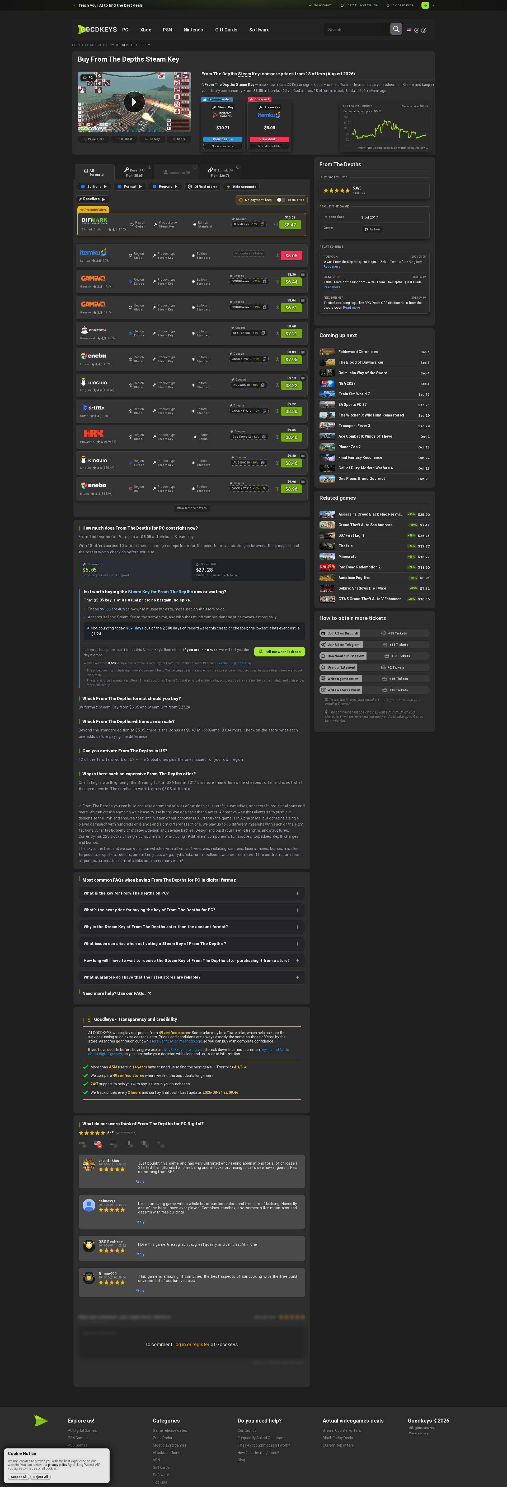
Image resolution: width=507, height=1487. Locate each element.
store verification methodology (175, 1041)
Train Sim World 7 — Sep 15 (374, 394)
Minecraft (374, 557)
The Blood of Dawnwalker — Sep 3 (374, 362)
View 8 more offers (192, 508)
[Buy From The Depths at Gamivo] (103, 278)
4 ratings (359, 192)
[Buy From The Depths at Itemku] (103, 252)
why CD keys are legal (181, 1050)
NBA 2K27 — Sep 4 (374, 383)
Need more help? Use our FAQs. (114, 993)
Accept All (18, 1477)
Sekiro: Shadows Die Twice (374, 588)
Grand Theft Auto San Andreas (374, 525)
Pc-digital (93, 45)
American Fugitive (374, 578)
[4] (97, 1143)
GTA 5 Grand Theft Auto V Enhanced (374, 599)
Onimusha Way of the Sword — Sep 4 (374, 373)
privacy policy (57, 1465)
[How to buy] (302, 274)
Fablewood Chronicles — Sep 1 (374, 352)
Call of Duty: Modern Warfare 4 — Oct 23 (374, 468)
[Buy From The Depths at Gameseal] (103, 330)
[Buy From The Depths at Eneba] (103, 356)
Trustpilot (231, 1067)
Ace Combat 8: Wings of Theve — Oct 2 (374, 436)
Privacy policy (418, 1433)
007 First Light (374, 535)
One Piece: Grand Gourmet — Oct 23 (374, 479)
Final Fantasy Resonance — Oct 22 (374, 457)
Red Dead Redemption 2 (374, 567)
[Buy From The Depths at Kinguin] (103, 382)
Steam (244, 73)
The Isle (374, 546)
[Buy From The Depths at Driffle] (103, 408)
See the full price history (234, 663)
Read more (331, 266)
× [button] (434, 5)
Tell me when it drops (283, 652)
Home (76, 45)
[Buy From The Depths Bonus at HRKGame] (103, 434)
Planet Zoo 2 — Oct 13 (374, 447)
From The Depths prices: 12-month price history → (393, 148)
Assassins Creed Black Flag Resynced (374, 514)
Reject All (40, 1477)
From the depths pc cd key (128, 45)
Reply (139, 1181)
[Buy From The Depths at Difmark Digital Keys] (104, 221)
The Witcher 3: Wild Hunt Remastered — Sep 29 (374, 415)
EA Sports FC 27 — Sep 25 (374, 405)
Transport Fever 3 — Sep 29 (374, 426)
